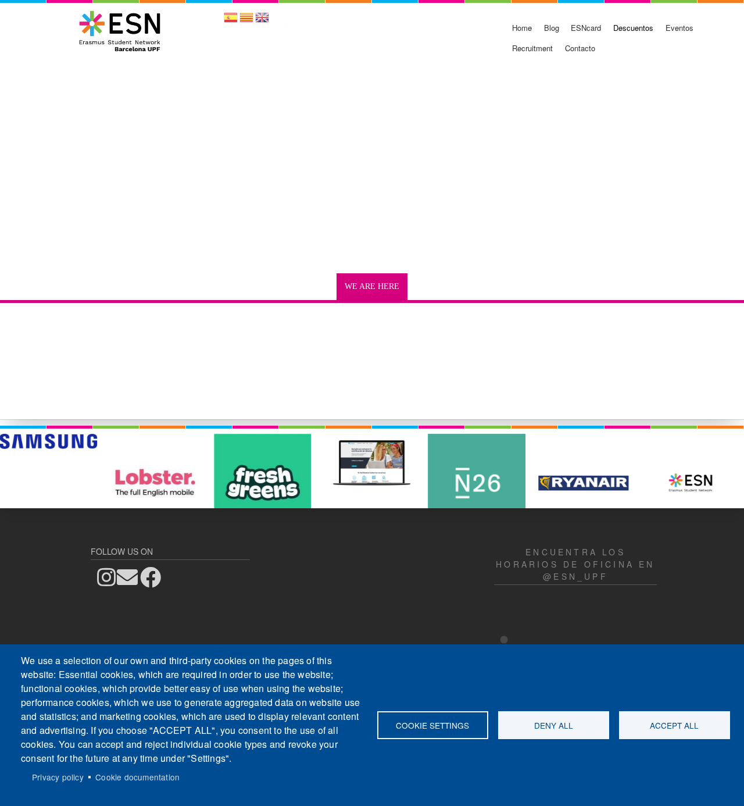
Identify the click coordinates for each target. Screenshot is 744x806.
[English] (262, 21)
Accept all (674, 725)
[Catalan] (246, 21)
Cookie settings (432, 725)
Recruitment (532, 48)
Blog (551, 27)
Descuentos (633, 27)
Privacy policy (58, 777)
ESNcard (586, 27)
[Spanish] (231, 21)
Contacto (580, 48)
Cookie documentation (137, 777)
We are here (372, 286)
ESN (274, 23)
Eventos (679, 27)
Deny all (553, 725)
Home (522, 27)
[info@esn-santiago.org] (131, 577)
